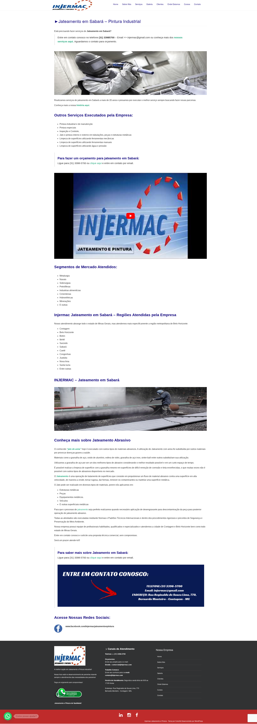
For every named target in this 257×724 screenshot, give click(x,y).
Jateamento (62, 476)
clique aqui (96, 163)
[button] (8, 716)
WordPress (199, 721)
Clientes (160, 678)
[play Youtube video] (130, 216)
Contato (160, 695)
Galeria (160, 673)
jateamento (82, 509)
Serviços (160, 667)
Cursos (159, 690)
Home (159, 656)
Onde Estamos (162, 684)
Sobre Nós (161, 662)
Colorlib (178, 721)
